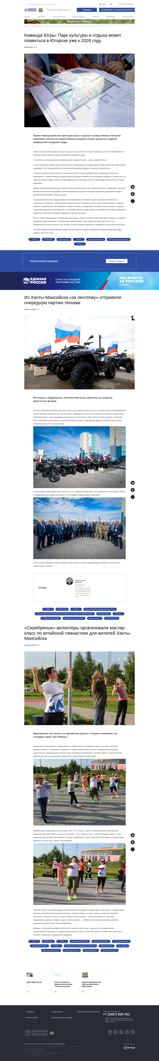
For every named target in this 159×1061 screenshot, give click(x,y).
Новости (48, 26)
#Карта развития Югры (95, 239)
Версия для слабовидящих (126, 4)
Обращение (87, 10)
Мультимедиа (111, 16)
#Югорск (80, 244)
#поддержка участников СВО (74, 618)
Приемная (96, 16)
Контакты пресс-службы (61, 1018)
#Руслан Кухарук (111, 618)
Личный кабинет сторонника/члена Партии (116, 10)
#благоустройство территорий (118, 239)
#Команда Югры (64, 239)
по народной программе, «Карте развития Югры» (75, 834)
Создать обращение (116, 261)
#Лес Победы (122, 946)
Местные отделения (79, 16)
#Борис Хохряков (94, 618)
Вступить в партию (128, 16)
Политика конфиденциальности (35, 1051)
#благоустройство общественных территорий (80, 946)
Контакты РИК (32, 1018)
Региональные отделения (88, 1012)
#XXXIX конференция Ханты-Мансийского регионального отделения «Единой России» (64, 613)
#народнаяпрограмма (121, 941)
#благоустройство (106, 946)
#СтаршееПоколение (109, 950)
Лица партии (41, 16)
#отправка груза (104, 613)
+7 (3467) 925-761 (116, 1014)
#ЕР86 (34, 239)
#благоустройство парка (51, 950)
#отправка (118, 613)
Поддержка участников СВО (80, 21)
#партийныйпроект (91, 950)
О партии (27, 16)
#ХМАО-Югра (48, 239)
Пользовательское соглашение (34, 1049)
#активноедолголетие (72, 950)
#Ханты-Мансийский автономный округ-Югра (100, 609)
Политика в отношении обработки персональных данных (43, 1052)
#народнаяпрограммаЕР (80, 941)
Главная (26, 26)
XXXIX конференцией (55, 424)
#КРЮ (56, 946)
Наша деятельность (59, 16)
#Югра (79, 239)
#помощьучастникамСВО (51, 618)
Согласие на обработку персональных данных (39, 1054)
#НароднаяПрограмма (101, 941)
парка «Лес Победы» (76, 831)
